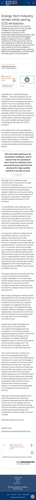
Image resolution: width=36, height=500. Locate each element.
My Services (17, 483)
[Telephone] (28, 3)
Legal (8, 494)
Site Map (14, 494)
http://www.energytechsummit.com (15, 431)
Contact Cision (18, 477)
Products (17, 479)
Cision (20, 497)
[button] (9, 78)
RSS (19, 494)
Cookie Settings (26, 494)
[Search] (33, 3)
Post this (19, 175)
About (18, 481)
